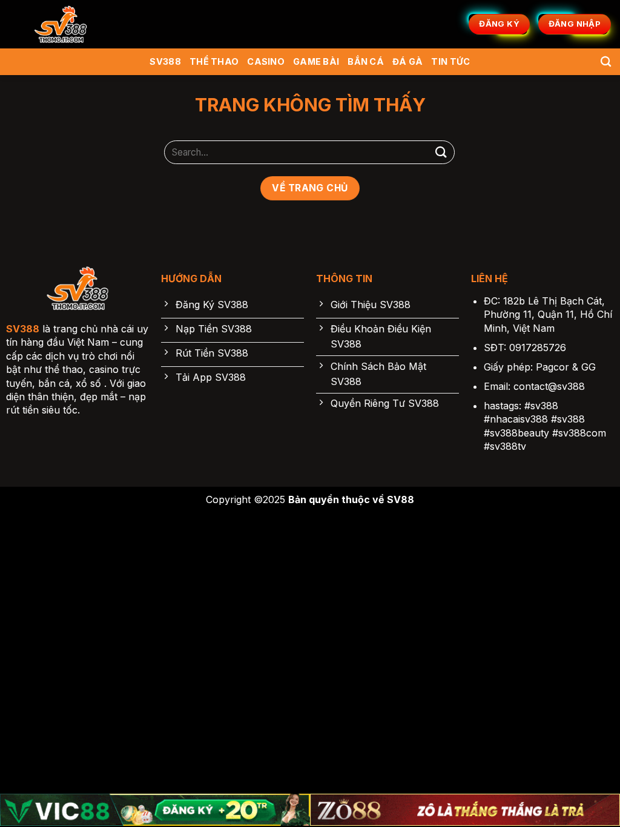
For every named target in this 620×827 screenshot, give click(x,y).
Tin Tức (450, 61)
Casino (266, 61)
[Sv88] (60, 24)
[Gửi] (441, 152)
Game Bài (316, 61)
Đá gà (407, 61)
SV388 (165, 61)
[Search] (606, 62)
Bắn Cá (366, 61)
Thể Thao (214, 61)
